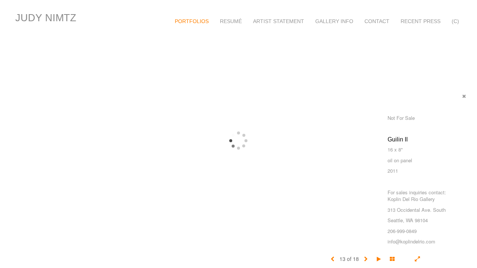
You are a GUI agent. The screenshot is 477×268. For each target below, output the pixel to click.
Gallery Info (334, 21)
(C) (455, 21)
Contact (376, 21)
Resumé (231, 21)
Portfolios (192, 21)
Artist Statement (278, 21)
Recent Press (420, 21)
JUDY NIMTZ (45, 17)
